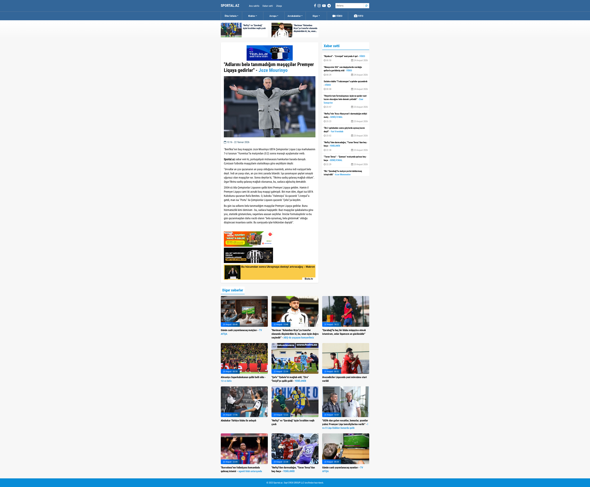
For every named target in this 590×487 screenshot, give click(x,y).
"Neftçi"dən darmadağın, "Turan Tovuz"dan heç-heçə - (346, 146)
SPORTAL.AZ (230, 6)
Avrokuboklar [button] (294, 16)
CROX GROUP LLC (296, 482)
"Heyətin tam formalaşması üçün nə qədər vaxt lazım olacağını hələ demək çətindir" (346, 101)
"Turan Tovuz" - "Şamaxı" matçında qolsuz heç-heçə (346, 160)
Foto (360, 16)
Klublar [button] (251, 16)
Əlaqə (279, 5)
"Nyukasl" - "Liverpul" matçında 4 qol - (346, 58)
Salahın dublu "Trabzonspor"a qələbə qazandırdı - (346, 85)
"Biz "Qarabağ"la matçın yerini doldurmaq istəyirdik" (346, 175)
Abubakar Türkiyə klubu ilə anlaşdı (238, 420)
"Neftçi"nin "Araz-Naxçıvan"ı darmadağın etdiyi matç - (346, 117)
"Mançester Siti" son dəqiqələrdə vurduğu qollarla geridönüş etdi (346, 71)
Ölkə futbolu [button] (231, 16)
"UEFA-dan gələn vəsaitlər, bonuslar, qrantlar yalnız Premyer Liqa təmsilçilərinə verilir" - (345, 424)
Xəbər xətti (267, 5)
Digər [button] (315, 16)
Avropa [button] (272, 16)
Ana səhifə (254, 5)
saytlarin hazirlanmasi (236, 228)
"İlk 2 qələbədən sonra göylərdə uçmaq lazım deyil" (346, 132)
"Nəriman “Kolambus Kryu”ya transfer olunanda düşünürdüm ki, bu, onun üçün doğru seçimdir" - (295, 334)
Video (339, 16)
